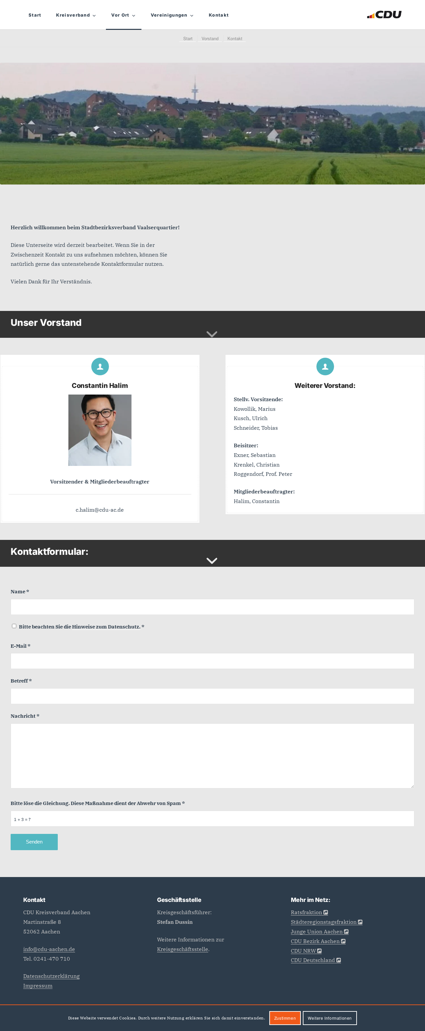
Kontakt (219, 15)
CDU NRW (303, 950)
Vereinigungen (169, 15)
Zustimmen (285, 1018)
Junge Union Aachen (317, 931)
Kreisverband (73, 15)
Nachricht (25, 716)
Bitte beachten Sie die (81, 627)
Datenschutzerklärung (51, 976)
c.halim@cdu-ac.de (100, 509)
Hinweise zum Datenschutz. (106, 627)
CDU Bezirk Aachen (315, 941)
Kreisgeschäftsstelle (182, 949)
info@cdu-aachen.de (49, 949)
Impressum (37, 985)
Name (20, 591)
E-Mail (21, 646)
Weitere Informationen (330, 1018)
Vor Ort (120, 15)
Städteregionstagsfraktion (324, 922)
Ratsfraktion (306, 912)
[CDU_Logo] (384, 14)
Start (35, 15)
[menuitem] (187, 38)
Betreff (21, 681)
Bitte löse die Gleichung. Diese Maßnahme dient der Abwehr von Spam (98, 803)
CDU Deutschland (313, 960)
